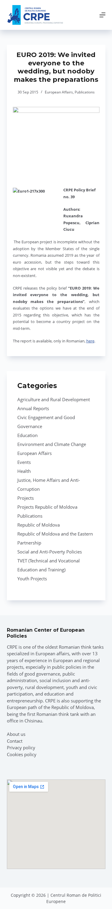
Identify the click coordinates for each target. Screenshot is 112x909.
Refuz (75, 901)
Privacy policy (21, 747)
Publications (85, 92)
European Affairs (59, 92)
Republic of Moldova (38, 525)
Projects (25, 498)
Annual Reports (33, 408)
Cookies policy (21, 754)
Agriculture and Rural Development (53, 399)
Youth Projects (32, 579)
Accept (38, 901)
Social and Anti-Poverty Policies (49, 552)
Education (27, 435)
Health (24, 471)
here (90, 341)
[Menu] (102, 15)
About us (16, 734)
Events (24, 462)
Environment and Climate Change (51, 444)
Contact (14, 741)
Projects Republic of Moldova (47, 507)
